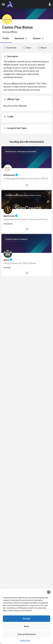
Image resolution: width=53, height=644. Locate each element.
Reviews (38, 38)
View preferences (27, 634)
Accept (26, 618)
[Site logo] (10, 4)
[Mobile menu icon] (3, 4)
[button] (48, 592)
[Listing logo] (7, 19)
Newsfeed (21, 38)
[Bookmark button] (27, 185)
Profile (6, 38)
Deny (26, 626)
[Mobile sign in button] (50, 4)
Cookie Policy (25, 641)
